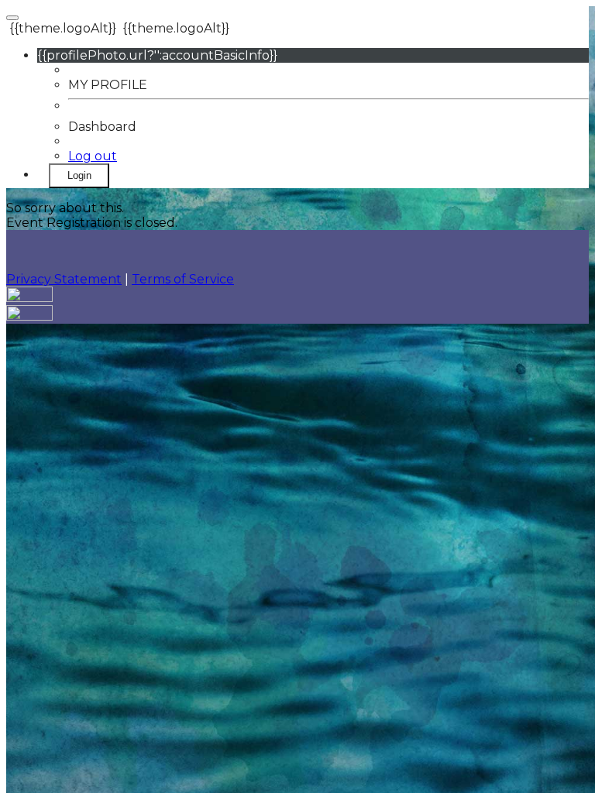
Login (79, 175)
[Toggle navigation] (12, 17)
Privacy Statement (64, 279)
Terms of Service (183, 279)
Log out (92, 156)
